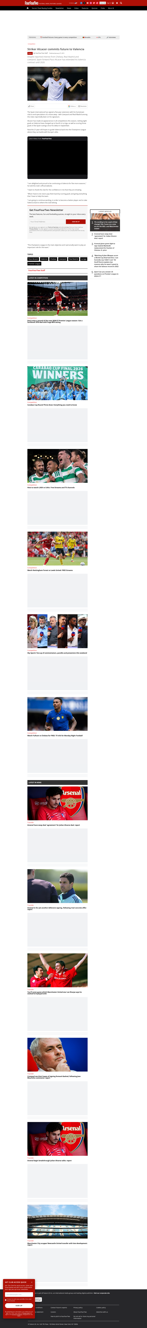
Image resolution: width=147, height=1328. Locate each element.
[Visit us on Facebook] (81, 3)
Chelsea (53, 259)
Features (85, 8)
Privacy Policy (26, 1313)
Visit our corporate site (102, 1293)
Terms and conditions (35, 1308)
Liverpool (62, 259)
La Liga (83, 259)
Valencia (44, 259)
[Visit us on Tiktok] (97, 3)
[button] (121, 3)
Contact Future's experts (59, 1308)
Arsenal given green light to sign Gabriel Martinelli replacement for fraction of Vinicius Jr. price (104, 247)
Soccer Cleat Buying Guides (42, 8)
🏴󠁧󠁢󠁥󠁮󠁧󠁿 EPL (98, 37)
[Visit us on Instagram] (91, 3)
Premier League (34, 264)
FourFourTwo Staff (42, 53)
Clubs (103, 8)
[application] (57, 158)
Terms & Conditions (17, 1314)
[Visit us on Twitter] (84, 3)
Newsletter (60, 8)
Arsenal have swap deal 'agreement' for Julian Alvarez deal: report (105, 236)
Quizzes (95, 8)
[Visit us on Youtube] (87, 3)
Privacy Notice (33, 229)
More (110, 8)
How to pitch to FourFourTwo (60, 1316)
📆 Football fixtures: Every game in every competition (58, 37)
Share (32, 106)
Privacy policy (78, 1308)
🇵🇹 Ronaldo (86, 37)
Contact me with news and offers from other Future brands (19, 1300)
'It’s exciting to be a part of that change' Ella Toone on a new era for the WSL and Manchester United (106, 225)
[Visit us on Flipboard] (94, 3)
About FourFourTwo (80, 1312)
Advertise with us (102, 1312)
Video (76, 8)
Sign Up (19, 1306)
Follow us (73, 106)
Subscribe (103, 3)
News (69, 8)
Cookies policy (101, 1308)
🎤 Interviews (111, 37)
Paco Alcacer (33, 259)
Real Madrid (73, 259)
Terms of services (53, 227)
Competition (31, 44)
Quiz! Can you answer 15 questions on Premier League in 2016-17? (106, 274)
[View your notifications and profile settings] (117, 3)
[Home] (27, 8)
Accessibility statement (35, 1312)
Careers (53, 1312)
